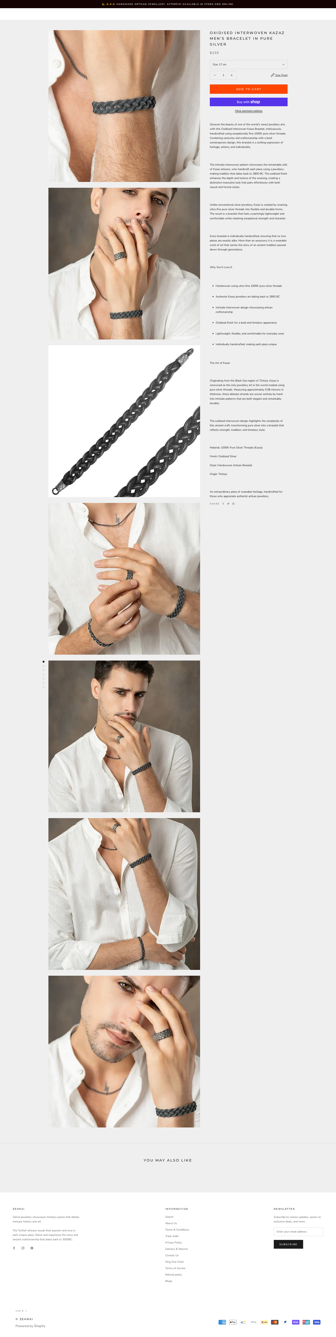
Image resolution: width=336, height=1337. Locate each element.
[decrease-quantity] (215, 75)
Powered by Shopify (30, 1326)
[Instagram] (23, 1248)
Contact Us (172, 1255)
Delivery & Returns (176, 1249)
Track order (172, 1236)
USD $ (243, 14)
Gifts (127, 14)
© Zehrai (24, 1319)
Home (14, 14)
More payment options (248, 111)
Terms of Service (175, 1268)
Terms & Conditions (177, 1230)
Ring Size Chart (174, 1262)
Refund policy (173, 1274)
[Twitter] (228, 504)
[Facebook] (223, 504)
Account (262, 14)
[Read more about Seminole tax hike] (44, 662)
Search (301, 14)
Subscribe (288, 1244)
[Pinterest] (233, 504)
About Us (171, 1223)
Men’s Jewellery (100, 14)
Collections (65, 14)
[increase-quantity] (232, 75)
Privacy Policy (173, 1242)
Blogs (168, 1281)
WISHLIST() (282, 14)
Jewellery (36, 14)
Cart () (319, 14)
